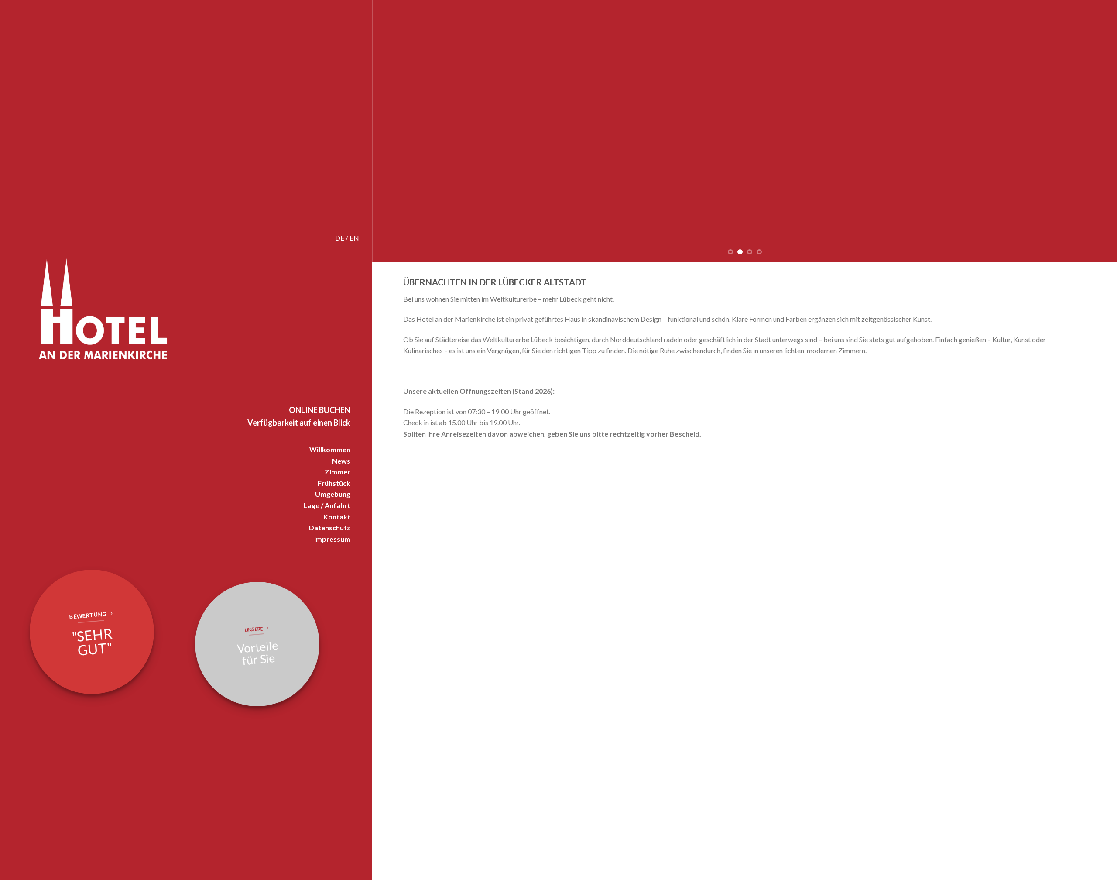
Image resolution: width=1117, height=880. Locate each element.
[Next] (1091, 131)
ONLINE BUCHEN (319, 410)
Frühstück (334, 483)
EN (354, 238)
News (341, 461)
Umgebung (332, 494)
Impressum (332, 539)
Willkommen (329, 449)
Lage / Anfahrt (327, 505)
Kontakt (336, 516)
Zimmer (337, 472)
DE (339, 238)
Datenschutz (329, 527)
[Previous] (398, 131)
